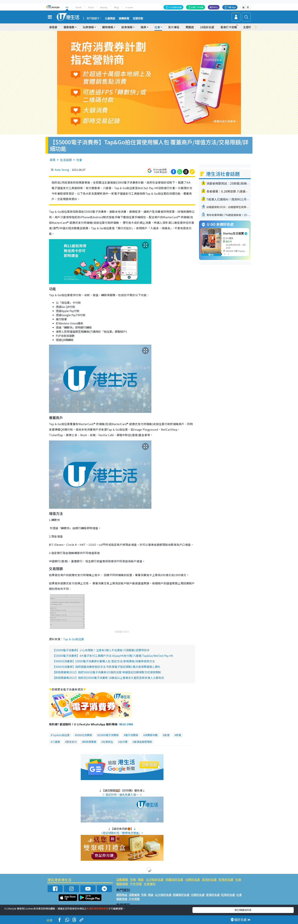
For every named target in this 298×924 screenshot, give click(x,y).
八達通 (56, 742)
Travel (78, 7)
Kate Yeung (62, 170)
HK (67, 7)
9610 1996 (126, 724)
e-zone (129, 7)
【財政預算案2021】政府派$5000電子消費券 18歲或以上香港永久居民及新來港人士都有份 (108, 678)
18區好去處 (207, 27)
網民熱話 (121, 895)
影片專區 (173, 27)
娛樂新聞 (124, 18)
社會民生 (108, 742)
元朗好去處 (192, 879)
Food (90, 7)
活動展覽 (122, 879)
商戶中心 (214, 7)
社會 (79, 160)
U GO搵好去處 (175, 7)
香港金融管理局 (143, 742)
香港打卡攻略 (228, 27)
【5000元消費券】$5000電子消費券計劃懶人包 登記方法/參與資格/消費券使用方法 (103, 661)
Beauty (103, 7)
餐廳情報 (122, 884)
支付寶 (123, 742)
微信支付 (71, 742)
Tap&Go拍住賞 (61, 735)
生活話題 (66, 160)
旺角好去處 (226, 879)
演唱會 (53, 27)
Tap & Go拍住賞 (73, 639)
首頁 (53, 160)
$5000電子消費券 (109, 735)
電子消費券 (131, 735)
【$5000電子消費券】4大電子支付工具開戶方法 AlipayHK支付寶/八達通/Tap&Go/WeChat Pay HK (112, 656)
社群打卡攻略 (197, 7)
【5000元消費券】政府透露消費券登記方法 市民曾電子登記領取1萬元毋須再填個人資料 (106, 667)
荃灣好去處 (209, 879)
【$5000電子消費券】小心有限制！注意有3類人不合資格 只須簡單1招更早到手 (101, 650)
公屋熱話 (110, 18)
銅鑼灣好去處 (174, 879)
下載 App (231, 7)
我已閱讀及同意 (243, 910)
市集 (133, 879)
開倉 (141, 879)
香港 (166, 735)
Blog (116, 7)
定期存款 (138, 18)
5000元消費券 (84, 735)
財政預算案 (89, 742)
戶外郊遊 (136, 884)
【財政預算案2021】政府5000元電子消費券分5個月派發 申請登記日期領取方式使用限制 (106, 672)
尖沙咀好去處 (154, 879)
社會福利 (150, 884)
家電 (178, 735)
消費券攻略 (151, 735)
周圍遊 (190, 27)
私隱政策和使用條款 (97, 908)
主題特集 (248, 27)
